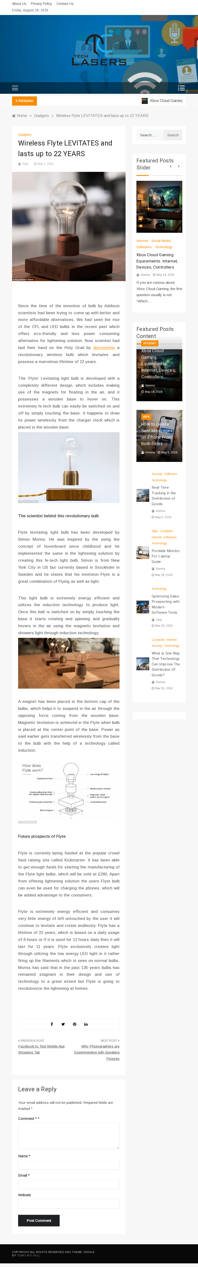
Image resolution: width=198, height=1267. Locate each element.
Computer (166, 531)
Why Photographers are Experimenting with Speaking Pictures (97, 1052)
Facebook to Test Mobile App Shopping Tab (41, 1049)
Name (24, 1156)
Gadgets (24, 135)
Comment (27, 1118)
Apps (146, 416)
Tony (25, 164)
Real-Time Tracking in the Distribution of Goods (164, 496)
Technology (163, 247)
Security (157, 474)
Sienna (145, 275)
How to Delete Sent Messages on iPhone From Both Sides (157, 434)
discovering (104, 347)
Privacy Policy (41, 4)
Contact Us (65, 4)
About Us (19, 4)
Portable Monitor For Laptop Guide (166, 556)
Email (24, 1175)
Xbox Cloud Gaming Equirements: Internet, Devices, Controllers (157, 261)
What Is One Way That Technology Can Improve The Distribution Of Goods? (166, 664)
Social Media (161, 241)
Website (24, 1195)
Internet (142, 241)
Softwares (144, 247)
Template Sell (28, 1255)
